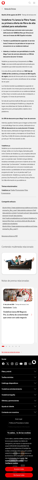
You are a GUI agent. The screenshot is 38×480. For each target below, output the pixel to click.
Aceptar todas (19, 469)
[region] (19, 453)
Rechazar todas (19, 475)
